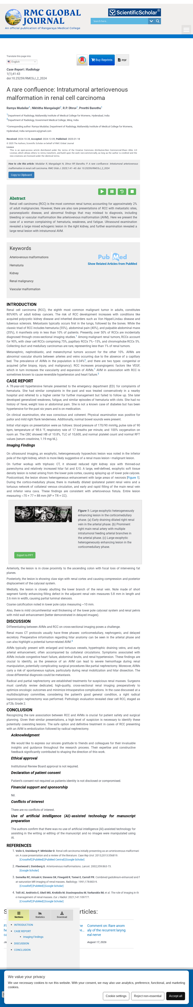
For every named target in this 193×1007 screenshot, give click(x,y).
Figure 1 (133, 477)
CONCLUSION (22, 949)
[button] (186, 30)
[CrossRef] (26, 859)
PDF (124, 60)
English (15, 61)
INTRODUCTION (23, 924)
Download (62, 917)
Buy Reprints (103, 60)
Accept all (175, 996)
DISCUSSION (21, 943)
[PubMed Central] (54, 859)
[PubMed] (38, 859)
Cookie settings (116, 996)
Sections (19, 917)
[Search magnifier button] (158, 21)
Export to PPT (25, 555)
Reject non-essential (148, 996)
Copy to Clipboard (21, 174)
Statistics (40, 917)
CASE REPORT (22, 931)
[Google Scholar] (74, 859)
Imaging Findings (33, 936)
